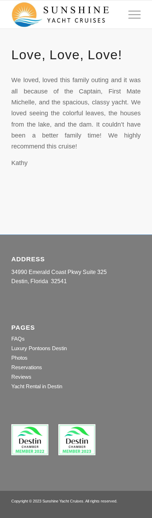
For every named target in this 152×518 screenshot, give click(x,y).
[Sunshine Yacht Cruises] (63, 14)
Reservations (26, 367)
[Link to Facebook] (124, 509)
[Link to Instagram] (135, 509)
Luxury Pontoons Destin (39, 348)
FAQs (18, 339)
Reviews (21, 377)
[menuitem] (131, 14)
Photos (19, 358)
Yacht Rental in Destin (36, 386)
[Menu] (131, 14)
